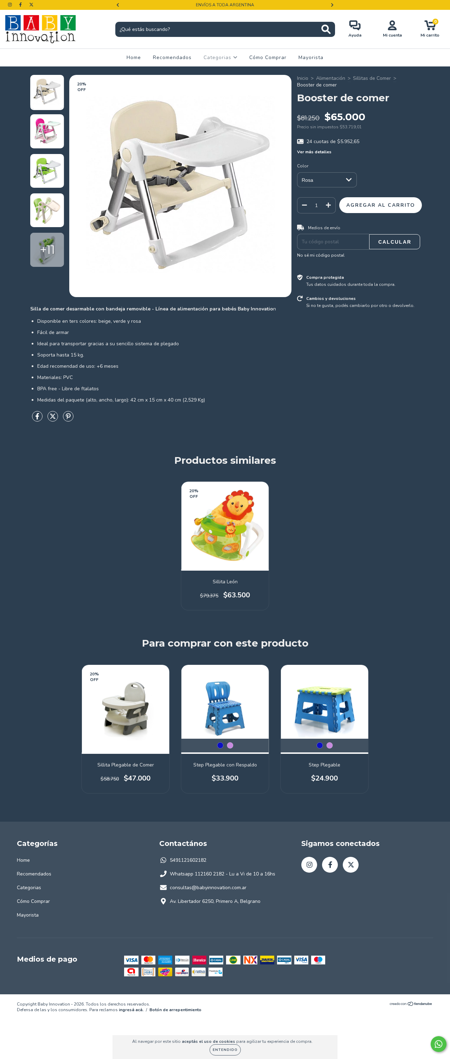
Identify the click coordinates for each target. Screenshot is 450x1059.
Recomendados (172, 57)
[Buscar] (326, 29)
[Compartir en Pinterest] (68, 419)
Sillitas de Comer (372, 78)
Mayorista (310, 57)
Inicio (302, 78)
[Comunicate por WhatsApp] (438, 1044)
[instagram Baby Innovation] (10, 4)
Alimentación (330, 78)
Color (302, 166)
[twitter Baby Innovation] (31, 4)
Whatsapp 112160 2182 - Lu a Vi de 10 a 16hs (222, 874)
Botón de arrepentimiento (175, 1010)
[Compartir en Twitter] (53, 419)
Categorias (218, 57)
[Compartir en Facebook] (38, 419)
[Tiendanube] (411, 1005)
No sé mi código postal (321, 255)
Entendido (225, 1049)
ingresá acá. (131, 1010)
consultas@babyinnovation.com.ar (208, 887)
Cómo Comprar (268, 57)
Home (134, 57)
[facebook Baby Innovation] (21, 4)
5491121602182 (188, 860)
